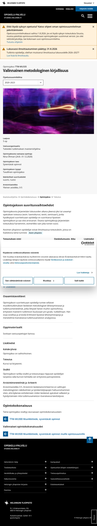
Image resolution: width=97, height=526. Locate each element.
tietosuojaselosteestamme (27, 263)
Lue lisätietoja (83, 272)
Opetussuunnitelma (12, 77)
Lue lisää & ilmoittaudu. (18, 55)
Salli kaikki (79, 280)
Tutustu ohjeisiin (15, 42)
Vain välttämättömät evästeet (17, 280)
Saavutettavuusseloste (60, 479)
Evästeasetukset (57, 484)
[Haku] (83, 16)
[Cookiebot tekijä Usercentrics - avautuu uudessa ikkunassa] (83, 243)
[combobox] (23, 82)
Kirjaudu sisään (86, 9)
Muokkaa (47, 280)
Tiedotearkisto (10, 467)
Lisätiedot (10, 286)
